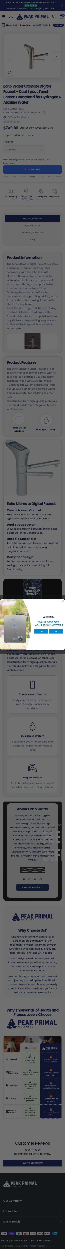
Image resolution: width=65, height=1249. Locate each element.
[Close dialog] (63, 601)
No (56, 631)
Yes (41, 631)
